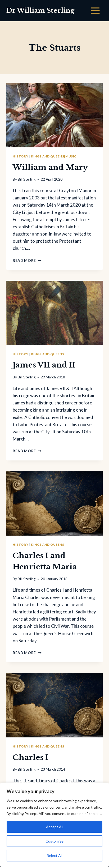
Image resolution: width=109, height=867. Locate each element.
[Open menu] (95, 10)
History (20, 156)
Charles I (30, 757)
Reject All (54, 855)
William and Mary (50, 167)
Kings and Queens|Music (53, 156)
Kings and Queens (47, 354)
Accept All (54, 827)
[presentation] (54, 115)
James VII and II (44, 365)
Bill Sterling (26, 179)
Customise (54, 841)
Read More (27, 260)
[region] (54, 825)
